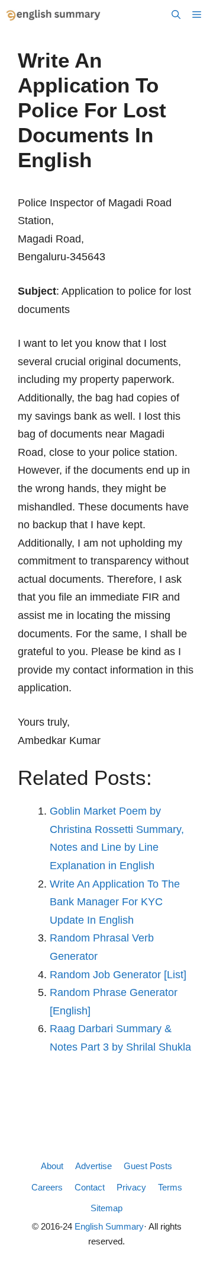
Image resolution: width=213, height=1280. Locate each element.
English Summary (109, 1226)
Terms (170, 1187)
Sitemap (106, 1208)
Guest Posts (148, 1166)
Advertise (93, 1166)
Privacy (131, 1187)
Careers (47, 1187)
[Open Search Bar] (176, 15)
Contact (90, 1187)
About (52, 1166)
